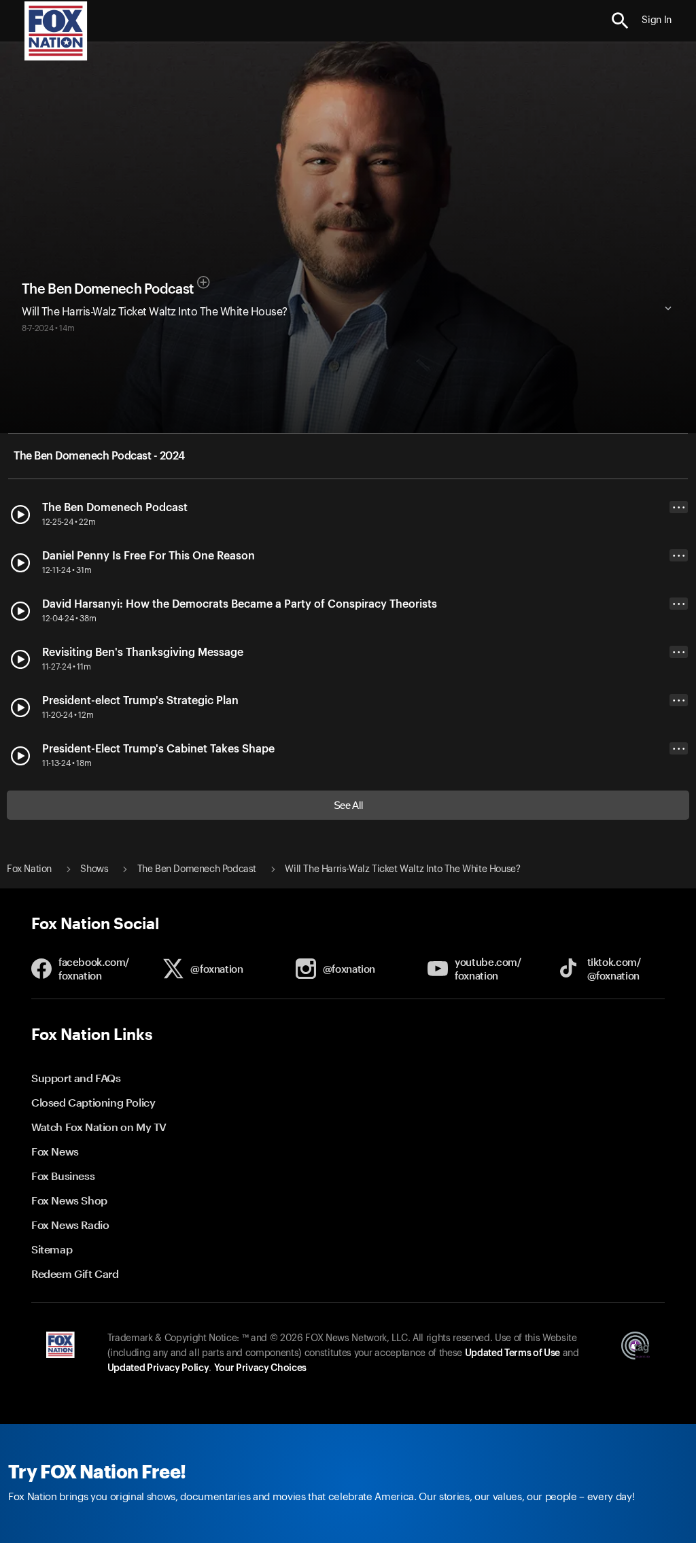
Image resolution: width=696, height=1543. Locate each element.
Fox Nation (29, 869)
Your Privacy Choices (260, 1368)
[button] (620, 21)
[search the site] (620, 21)
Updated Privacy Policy (158, 1368)
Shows (94, 869)
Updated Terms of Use (512, 1353)
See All (348, 805)
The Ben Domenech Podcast (107, 289)
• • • (679, 507)
